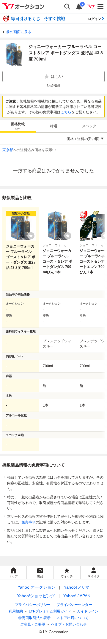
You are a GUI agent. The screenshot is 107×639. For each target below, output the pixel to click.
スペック (89, 126)
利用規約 (16, 611)
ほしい (57, 76)
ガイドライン (87, 611)
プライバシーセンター (74, 605)
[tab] (18, 126)
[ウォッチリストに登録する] (30, 235)
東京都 (7, 150)
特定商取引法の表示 (34, 618)
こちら (66, 112)
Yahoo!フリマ (76, 587)
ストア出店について (72, 618)
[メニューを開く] (101, 6)
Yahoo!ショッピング (36, 595)
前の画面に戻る (18, 32)
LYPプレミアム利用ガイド (50, 611)
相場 (53, 126)
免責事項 (28, 522)
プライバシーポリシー (33, 605)
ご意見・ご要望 (32, 624)
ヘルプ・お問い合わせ (69, 624)
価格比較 (18, 126)
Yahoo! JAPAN (76, 595)
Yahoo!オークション (37, 587)
